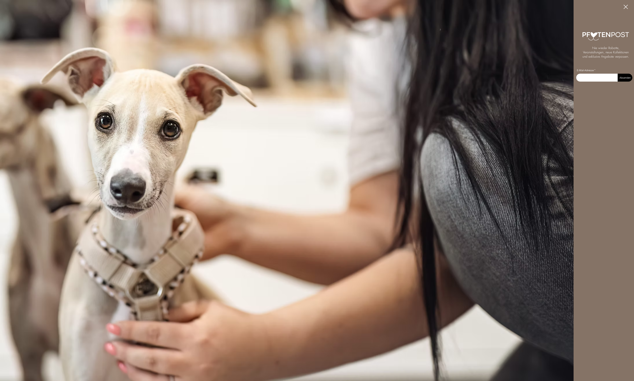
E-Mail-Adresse (585, 70)
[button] (626, 6)
